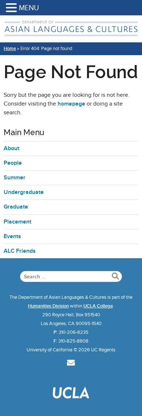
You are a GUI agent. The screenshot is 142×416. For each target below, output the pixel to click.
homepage (71, 103)
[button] (12, 8)
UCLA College (98, 306)
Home (10, 48)
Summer (14, 177)
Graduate (16, 206)
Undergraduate (24, 192)
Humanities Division (48, 306)
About (11, 148)
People (13, 163)
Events (12, 236)
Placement (17, 221)
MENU (29, 8)
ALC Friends (20, 251)
